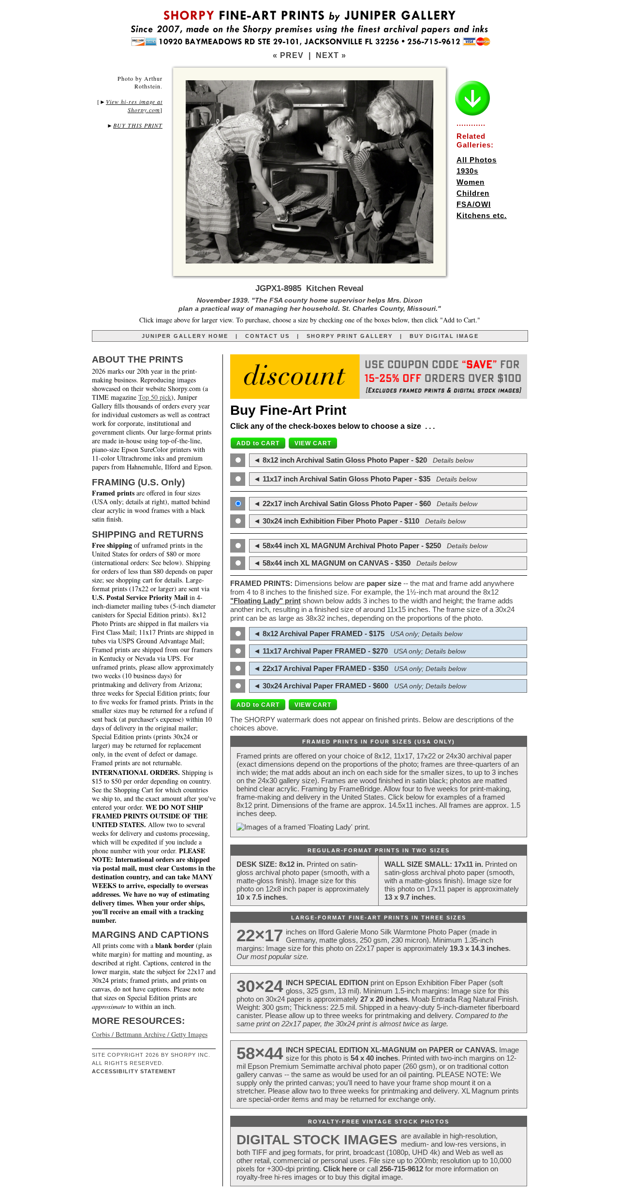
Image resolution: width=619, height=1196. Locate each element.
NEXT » (331, 55)
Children (473, 193)
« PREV (288, 55)
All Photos (477, 160)
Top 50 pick (154, 397)
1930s (467, 171)
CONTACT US (267, 336)
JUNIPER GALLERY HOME (185, 336)
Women (471, 182)
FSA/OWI (474, 204)
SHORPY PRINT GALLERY (350, 336)
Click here (340, 1169)
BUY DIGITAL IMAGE (444, 336)
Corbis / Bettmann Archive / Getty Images (149, 1034)
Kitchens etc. (482, 215)
